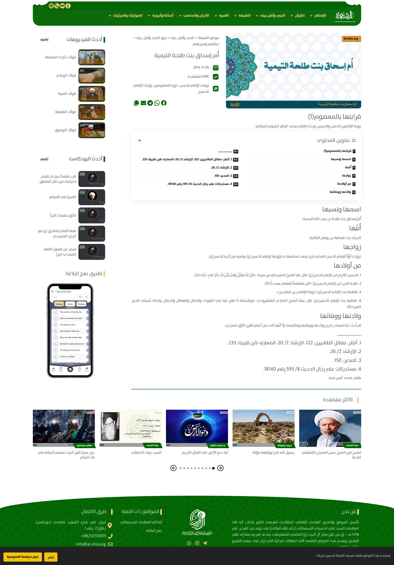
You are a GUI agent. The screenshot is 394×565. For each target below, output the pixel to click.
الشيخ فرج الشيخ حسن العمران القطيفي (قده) (331, 455)
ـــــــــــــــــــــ (225, 151)
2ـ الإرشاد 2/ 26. (221, 167)
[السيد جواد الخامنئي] (130, 428)
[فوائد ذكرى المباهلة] (91, 57)
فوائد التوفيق (65, 130)
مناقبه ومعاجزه (84, 445)
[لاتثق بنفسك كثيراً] (91, 215)
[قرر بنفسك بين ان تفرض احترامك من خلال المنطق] (91, 179)
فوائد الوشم (66, 75)
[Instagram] (197, 543)
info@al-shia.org (91, 544)
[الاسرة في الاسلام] (91, 197)
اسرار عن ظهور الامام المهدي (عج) (60, 251)
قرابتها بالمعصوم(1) (338, 150)
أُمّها (348, 167)
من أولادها (344, 183)
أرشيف (44, 39)
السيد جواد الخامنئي (146, 452)
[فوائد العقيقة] (91, 112)
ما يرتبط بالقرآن (217, 445)
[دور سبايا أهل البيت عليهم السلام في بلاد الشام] (64, 428)
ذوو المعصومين (166, 85)
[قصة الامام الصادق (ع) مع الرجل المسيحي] (91, 234)
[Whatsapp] (189, 543)
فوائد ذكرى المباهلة (60, 57)
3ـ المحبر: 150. (223, 175)
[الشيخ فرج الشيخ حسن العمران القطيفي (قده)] (330, 428)
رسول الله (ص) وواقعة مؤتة (274, 452)
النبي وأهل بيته (182, 38)
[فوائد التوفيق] (91, 130)
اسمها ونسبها (341, 159)
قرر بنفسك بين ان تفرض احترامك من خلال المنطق (57, 179)
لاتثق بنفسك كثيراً (63, 215)
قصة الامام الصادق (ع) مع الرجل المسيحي (57, 233)
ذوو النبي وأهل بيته (151, 38)
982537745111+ (93, 536)
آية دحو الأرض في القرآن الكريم (205, 452)
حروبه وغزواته (284, 445)
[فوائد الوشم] (91, 76)
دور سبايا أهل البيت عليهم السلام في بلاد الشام (66, 455)
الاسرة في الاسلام (62, 197)
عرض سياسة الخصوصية (23, 556)
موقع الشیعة (208, 38)
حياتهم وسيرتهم (206, 44)
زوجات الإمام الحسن (194, 85)
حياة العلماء (352, 445)
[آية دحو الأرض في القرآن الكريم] (197, 428)
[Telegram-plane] (205, 543)
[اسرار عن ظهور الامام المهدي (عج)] (91, 252)
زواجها (346, 175)
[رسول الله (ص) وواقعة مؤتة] (264, 428)
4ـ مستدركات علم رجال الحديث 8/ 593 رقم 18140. (199, 184)
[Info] (67, 5)
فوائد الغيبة (67, 94)
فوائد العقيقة (65, 112)
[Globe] (51, 5)
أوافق (51, 557)
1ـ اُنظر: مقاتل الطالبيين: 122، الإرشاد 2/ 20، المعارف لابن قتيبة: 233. (187, 159)
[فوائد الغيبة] (91, 94)
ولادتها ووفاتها (340, 191)
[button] (317, 15)
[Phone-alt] (56, 5)
